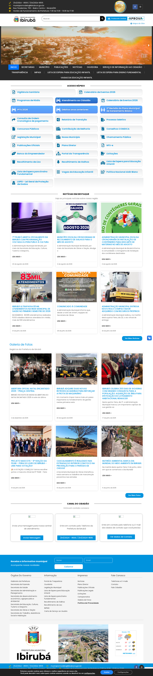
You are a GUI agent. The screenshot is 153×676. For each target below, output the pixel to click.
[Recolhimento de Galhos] (58, 162)
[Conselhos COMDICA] (103, 129)
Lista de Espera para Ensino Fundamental (119, 72)
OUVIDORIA (92, 67)
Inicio (14, 67)
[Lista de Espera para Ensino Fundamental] (13, 173)
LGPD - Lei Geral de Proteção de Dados (33, 183)
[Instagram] (140, 6)
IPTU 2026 (22, 109)
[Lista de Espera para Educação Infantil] (103, 163)
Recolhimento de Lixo (29, 161)
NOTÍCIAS (77, 67)
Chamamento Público (119, 137)
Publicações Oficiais (28, 145)
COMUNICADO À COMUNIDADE (72, 306)
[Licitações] (103, 153)
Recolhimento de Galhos (75, 161)
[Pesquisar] (102, 18)
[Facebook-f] (135, 6)
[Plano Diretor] (58, 145)
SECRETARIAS (27, 67)
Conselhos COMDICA (118, 128)
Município (44, 67)
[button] (149, 45)
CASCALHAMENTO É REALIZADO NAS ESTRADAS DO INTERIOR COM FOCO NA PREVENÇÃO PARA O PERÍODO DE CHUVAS (76, 464)
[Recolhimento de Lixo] (13, 162)
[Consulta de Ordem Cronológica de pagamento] (13, 119)
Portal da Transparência (75, 153)
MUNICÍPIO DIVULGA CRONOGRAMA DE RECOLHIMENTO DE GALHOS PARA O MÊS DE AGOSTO (76, 239)
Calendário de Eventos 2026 (99, 92)
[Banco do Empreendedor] (13, 153)
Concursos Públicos (28, 128)
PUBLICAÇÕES (61, 67)
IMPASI (37, 72)
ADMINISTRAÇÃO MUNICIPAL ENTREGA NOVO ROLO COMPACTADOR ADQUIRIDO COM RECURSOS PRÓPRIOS (120, 309)
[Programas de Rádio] (13, 100)
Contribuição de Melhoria (76, 128)
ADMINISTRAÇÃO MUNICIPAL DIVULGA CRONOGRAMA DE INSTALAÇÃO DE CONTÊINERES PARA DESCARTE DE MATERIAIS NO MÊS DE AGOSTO (120, 241)
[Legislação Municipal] (13, 137)
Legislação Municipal (29, 137)
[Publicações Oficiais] (13, 145)
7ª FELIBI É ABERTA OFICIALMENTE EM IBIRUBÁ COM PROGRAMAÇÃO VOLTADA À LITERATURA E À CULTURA (30, 239)
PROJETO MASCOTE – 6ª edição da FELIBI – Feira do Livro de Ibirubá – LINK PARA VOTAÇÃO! (29, 463)
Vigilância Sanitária (28, 92)
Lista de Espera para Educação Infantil (69, 72)
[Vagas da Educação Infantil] (58, 172)
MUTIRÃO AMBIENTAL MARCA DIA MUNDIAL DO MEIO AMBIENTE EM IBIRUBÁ (121, 462)
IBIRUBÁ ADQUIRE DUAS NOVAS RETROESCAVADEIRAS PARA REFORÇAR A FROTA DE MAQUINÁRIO (76, 391)
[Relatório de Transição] (58, 119)
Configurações (123, 672)
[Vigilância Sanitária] (13, 92)
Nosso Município (71, 137)
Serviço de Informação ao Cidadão (122, 67)
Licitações (112, 153)
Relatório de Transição (74, 119)
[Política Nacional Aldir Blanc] (103, 172)
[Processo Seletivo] (103, 119)
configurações (89, 673)
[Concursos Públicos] (13, 129)
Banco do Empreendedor (31, 153)
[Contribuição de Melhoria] (58, 129)
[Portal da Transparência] (58, 153)
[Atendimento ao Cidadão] (58, 100)
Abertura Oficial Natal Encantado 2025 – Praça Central (30, 389)
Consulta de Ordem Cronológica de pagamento (32, 119)
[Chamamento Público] (103, 137)
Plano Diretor (69, 145)
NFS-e (110, 145)
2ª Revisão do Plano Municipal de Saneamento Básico (123, 109)
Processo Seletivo (116, 119)
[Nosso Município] (58, 137)
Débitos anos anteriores (75, 109)
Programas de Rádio (28, 100)
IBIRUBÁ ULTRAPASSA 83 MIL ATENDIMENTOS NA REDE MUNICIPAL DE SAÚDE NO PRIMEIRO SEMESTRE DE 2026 (31, 309)
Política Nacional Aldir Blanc (122, 171)
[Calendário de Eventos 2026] (80, 92)
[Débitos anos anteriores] (58, 109)
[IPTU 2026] (13, 109)
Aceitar (106, 672)
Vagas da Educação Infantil (76, 77)
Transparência (20, 72)
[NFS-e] (103, 145)
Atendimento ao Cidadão (76, 100)
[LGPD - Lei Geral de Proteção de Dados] (13, 183)
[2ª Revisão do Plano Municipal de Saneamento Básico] (103, 109)
